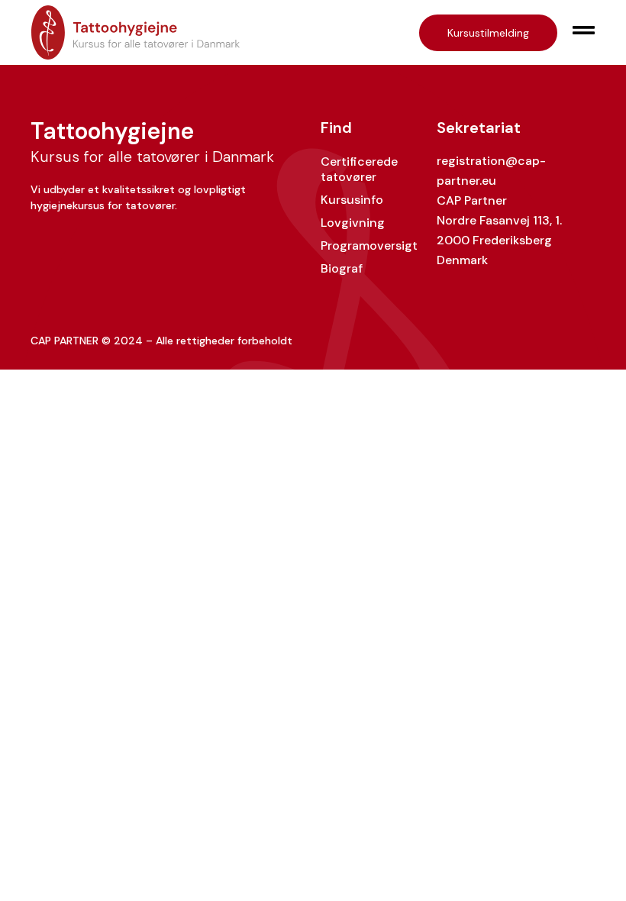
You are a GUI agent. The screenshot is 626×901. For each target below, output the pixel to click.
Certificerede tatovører (359, 169)
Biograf (342, 268)
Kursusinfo (352, 200)
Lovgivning (353, 223)
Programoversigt (369, 245)
